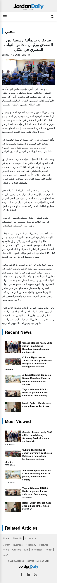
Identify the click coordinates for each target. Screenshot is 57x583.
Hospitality (31, 544)
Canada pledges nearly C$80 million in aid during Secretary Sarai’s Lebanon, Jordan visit (37, 347)
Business (18, 544)
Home (6, 538)
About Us (17, 538)
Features (43, 544)
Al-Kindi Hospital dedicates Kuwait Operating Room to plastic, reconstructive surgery (36, 379)
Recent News (18, 332)
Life (26, 549)
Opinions (16, 549)
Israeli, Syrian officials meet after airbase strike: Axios (36, 405)
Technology (36, 549)
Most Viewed (18, 421)
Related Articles (21, 528)
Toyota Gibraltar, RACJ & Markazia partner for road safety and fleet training (35, 392)
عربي (6, 554)
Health (49, 549)
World (6, 549)
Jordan (6, 544)
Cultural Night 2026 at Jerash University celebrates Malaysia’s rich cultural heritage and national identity (28, 363)
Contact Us (30, 538)
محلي (10, 31)
